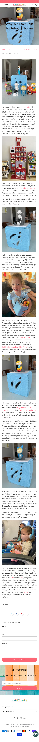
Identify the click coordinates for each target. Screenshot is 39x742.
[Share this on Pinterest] (22, 614)
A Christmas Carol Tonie (27, 410)
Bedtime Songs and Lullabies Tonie (14, 347)
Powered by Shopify (22, 726)
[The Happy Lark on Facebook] (14, 718)
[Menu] (1, 5)
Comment (5, 643)
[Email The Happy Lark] (24, 718)
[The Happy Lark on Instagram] (21, 718)
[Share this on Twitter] (12, 614)
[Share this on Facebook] (17, 614)
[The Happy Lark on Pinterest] (17, 718)
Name (4, 626)
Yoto (12, 578)
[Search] (32, 5)
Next (34, 49)
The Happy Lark (14, 724)
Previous (28, 49)
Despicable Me (7, 410)
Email (4, 635)
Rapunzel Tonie (24, 337)
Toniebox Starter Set (27, 188)
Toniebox (27, 107)
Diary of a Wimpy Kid (23, 408)
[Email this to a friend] (27, 614)
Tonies (26, 592)
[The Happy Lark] (19, 5)
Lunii (21, 578)
